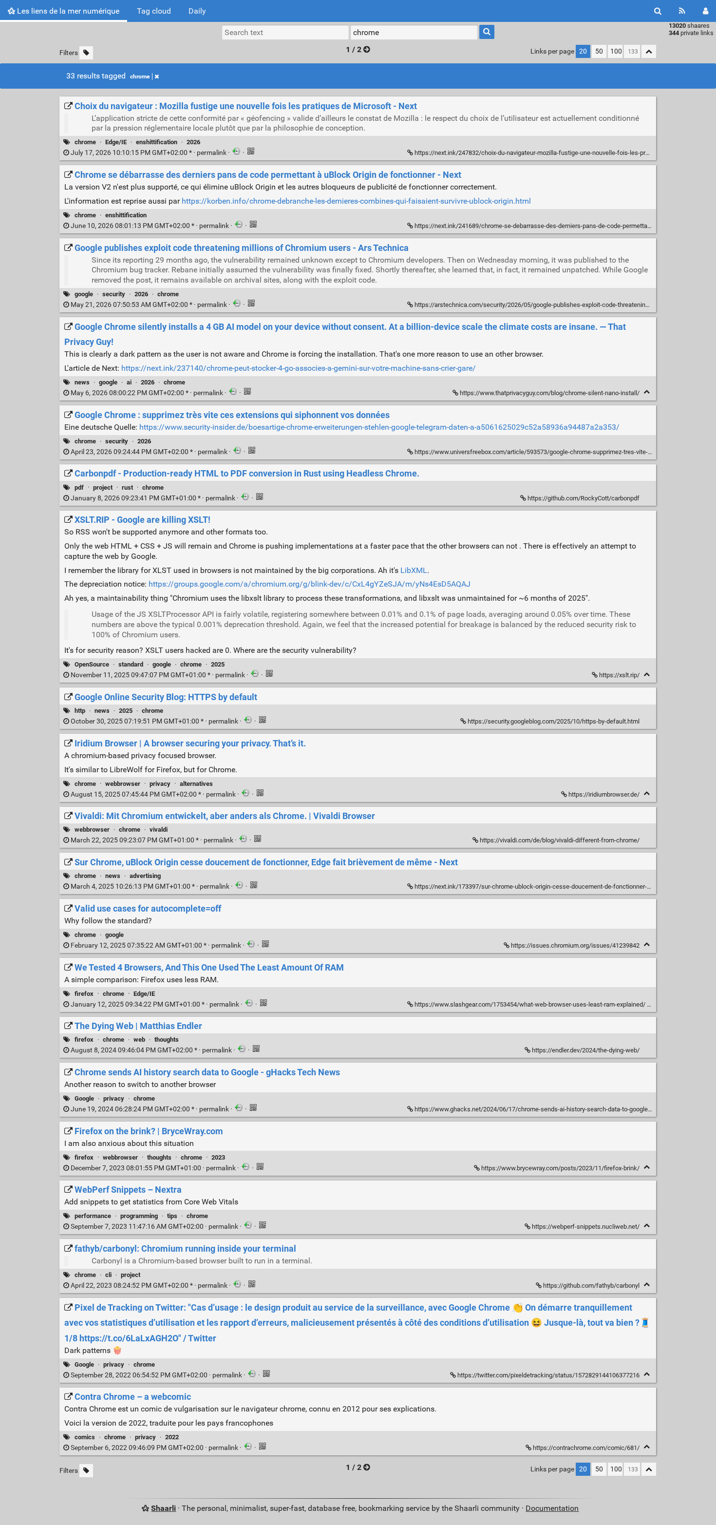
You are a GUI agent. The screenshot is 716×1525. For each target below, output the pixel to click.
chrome (140, 76)
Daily (197, 11)
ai (129, 382)
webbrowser (122, 783)
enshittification (156, 142)
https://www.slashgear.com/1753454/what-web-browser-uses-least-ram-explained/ (530, 1004)
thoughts (166, 1039)
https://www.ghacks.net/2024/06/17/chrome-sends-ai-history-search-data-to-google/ (532, 1109)
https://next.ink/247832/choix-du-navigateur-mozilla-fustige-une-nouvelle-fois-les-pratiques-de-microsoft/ (560, 152)
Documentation (552, 1508)
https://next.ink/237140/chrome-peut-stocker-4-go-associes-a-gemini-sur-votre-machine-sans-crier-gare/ (298, 368)
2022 (172, 1437)
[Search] (657, 11)
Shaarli (163, 1508)
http (80, 710)
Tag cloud (154, 11)
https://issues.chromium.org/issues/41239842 (575, 945)
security (113, 294)
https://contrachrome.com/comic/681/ (586, 1447)
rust (127, 487)
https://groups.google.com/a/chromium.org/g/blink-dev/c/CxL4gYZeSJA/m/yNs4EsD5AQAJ (310, 584)
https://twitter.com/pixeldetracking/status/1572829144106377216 (548, 1375)
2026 (193, 142)
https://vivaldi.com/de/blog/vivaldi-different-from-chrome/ (559, 840)
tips (172, 1216)
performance (93, 1216)
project (103, 487)
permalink (148, 153)
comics (85, 1437)
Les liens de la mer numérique (67, 11)
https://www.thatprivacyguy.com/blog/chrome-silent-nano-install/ (549, 393)
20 (583, 51)
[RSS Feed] (682, 11)
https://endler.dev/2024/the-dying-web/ (585, 1050)
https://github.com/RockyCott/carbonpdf (583, 498)
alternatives (196, 783)
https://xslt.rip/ (619, 675)
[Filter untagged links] (86, 52)
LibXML (413, 570)
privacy (160, 783)
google (84, 294)
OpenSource (92, 664)
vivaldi (159, 829)
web (139, 1039)
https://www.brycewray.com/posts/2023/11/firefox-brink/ (560, 1168)
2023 (218, 1157)
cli (108, 1274)
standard (130, 664)
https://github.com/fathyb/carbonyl (591, 1285)
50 (599, 51)
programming (139, 1216)
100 (616, 51)
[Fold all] (648, 51)
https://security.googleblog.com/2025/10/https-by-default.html (553, 721)
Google (84, 1098)
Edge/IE (116, 142)
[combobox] (414, 32)
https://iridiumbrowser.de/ (604, 794)
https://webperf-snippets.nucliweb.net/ (585, 1226)
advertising (145, 875)
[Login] (705, 11)
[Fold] (646, 392)
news (82, 382)
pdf (79, 487)
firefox (84, 993)
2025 (218, 664)
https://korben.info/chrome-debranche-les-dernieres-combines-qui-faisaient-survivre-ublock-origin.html (356, 201)
